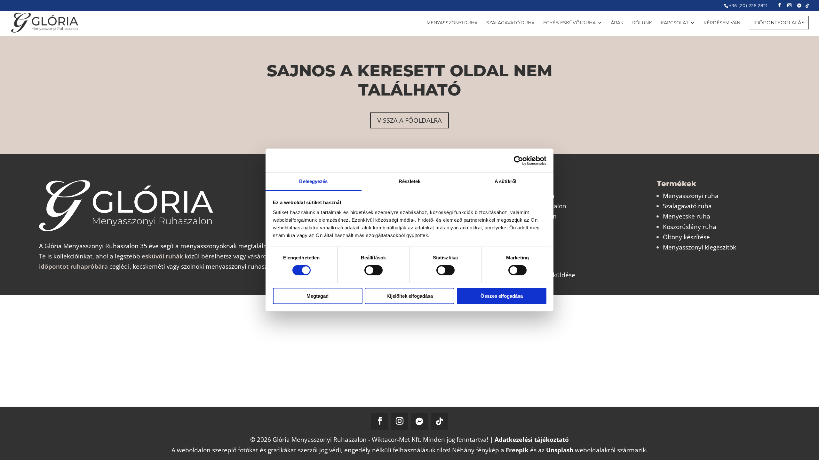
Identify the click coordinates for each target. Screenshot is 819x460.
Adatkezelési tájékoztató (532, 439)
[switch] (373, 270)
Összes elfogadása (502, 296)
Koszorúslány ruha (689, 227)
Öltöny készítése (686, 237)
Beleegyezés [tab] (313, 181)
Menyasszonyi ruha (691, 196)
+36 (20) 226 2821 (748, 5)
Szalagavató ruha (687, 206)
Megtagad (317, 296)
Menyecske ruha (686, 216)
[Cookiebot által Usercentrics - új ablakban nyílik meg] (518, 160)
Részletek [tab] (410, 181)
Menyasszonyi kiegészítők (699, 247)
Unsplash (559, 450)
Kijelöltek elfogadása (409, 296)
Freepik (517, 450)
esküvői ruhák (162, 256)
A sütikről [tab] (505, 181)
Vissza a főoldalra (409, 120)
